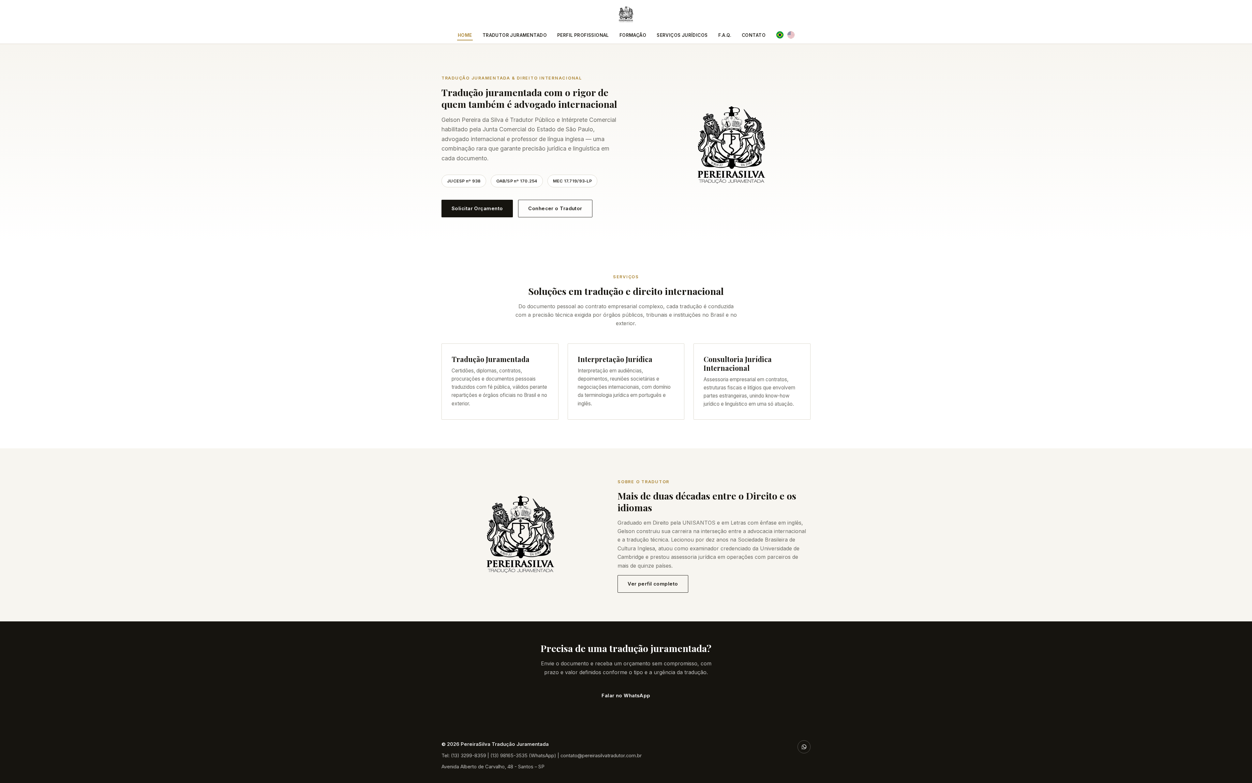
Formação (632, 35)
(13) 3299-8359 (468, 756)
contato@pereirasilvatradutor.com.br (601, 756)
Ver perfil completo (653, 584)
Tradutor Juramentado (515, 35)
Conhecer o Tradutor (555, 208)
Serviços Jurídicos (682, 35)
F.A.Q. (724, 35)
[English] (791, 35)
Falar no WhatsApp (626, 696)
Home (465, 35)
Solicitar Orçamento (477, 208)
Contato (754, 35)
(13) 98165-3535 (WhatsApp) (523, 756)
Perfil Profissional (583, 35)
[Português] (780, 35)
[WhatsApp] (804, 746)
